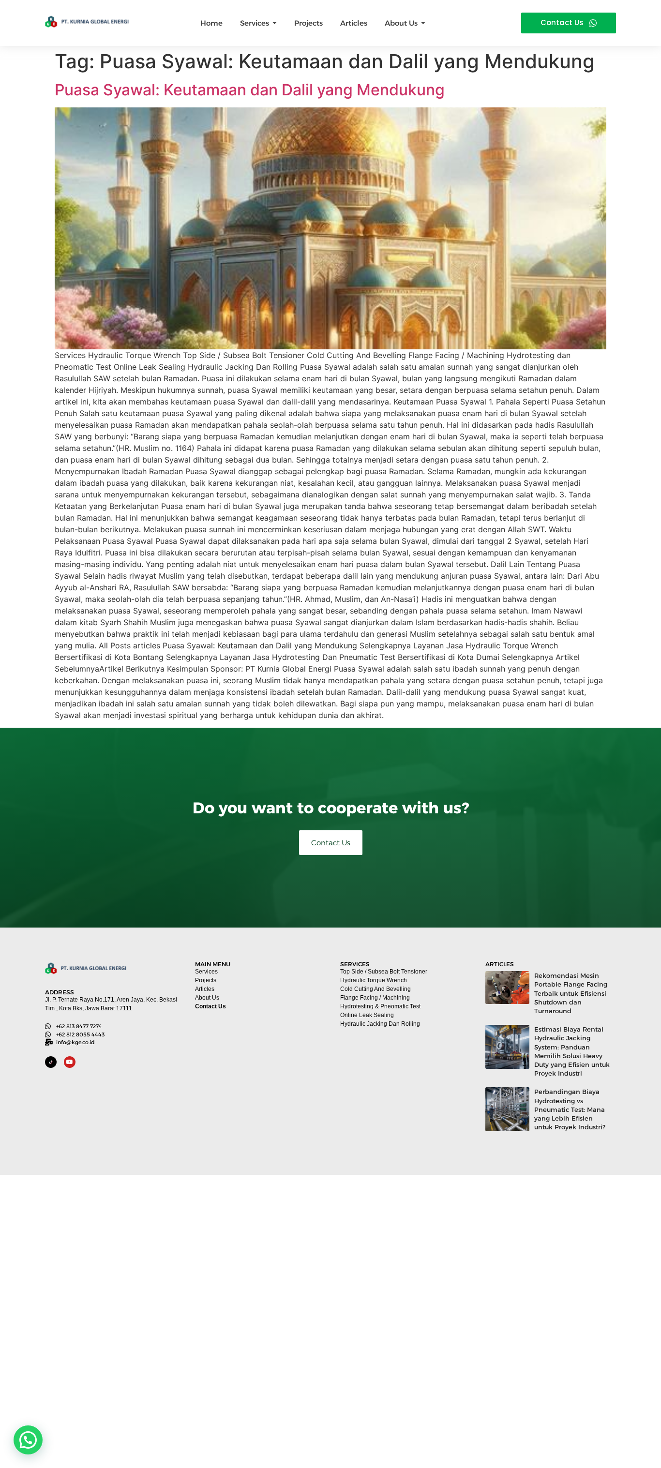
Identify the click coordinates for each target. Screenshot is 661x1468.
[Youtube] (69, 1062)
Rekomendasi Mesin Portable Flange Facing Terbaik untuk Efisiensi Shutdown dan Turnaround (570, 993)
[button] (28, 1439)
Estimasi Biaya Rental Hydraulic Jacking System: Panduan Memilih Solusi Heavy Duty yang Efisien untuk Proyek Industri (572, 1051)
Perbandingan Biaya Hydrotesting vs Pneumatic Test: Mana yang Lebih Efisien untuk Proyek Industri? (569, 1109)
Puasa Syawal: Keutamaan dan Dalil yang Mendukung (250, 89)
